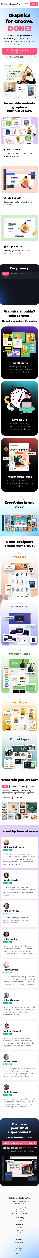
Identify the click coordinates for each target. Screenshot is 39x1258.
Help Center (19, 1242)
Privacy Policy (19, 1246)
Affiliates (19, 1227)
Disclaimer (19, 1253)
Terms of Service (19, 1251)
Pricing (19, 1235)
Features (20, 1230)
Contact (19, 1221)
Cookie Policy (19, 1248)
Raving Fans (19, 1233)
